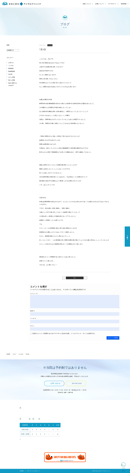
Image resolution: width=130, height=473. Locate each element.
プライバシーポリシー (33, 471)
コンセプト (69, 412)
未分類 (10, 74)
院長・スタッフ (71, 414)
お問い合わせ (55, 383)
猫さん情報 (11, 80)
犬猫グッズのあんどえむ (97, 440)
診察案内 (93, 412)
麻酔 (91, 416)
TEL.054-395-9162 (25, 415)
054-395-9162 (77, 383)
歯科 (91, 424)
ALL (75, 278)
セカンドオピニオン (72, 424)
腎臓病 (92, 419)
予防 (67, 435)
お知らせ (11, 62)
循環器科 (93, 421)
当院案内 (69, 419)
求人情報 (93, 435)
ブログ (92, 445)
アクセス (69, 416)
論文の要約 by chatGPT (12, 84)
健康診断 (69, 438)
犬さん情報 (11, 77)
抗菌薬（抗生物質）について (75, 442)
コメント (34, 293)
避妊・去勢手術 (95, 414)
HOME (22, 471)
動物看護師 (11, 71)
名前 (32, 311)
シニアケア (69, 440)
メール (33, 318)
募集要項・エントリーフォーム (99, 438)
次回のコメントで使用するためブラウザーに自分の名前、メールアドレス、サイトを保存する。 (64, 333)
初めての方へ (70, 421)
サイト (32, 326)
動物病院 (11, 68)
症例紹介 (93, 426)
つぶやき (11, 65)
